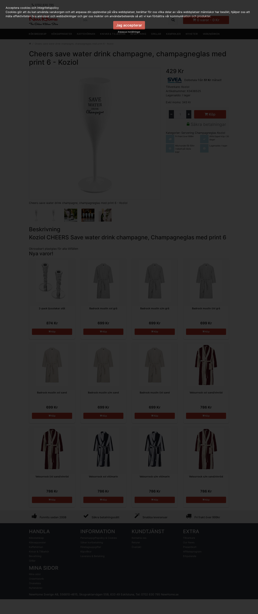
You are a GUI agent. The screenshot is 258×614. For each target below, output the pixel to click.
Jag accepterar (129, 25)
